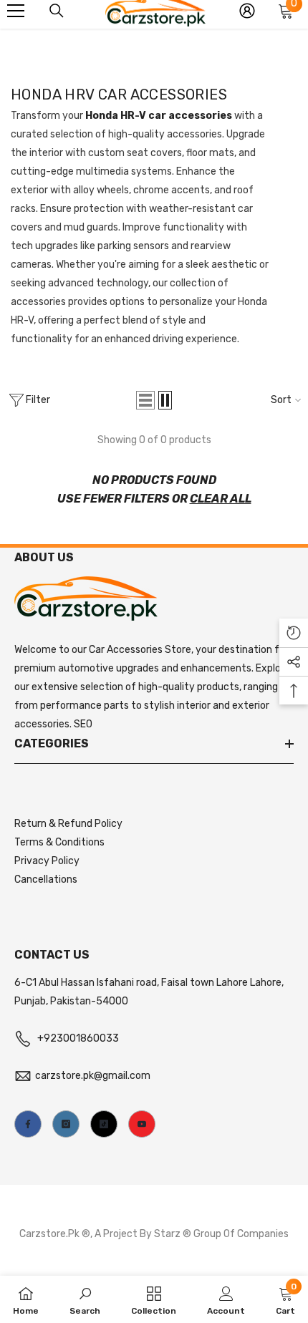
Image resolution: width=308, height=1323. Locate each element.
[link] (85, 1299)
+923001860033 (78, 1038)
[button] (145, 400)
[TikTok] (103, 1124)
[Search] (56, 10)
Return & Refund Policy (68, 824)
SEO (83, 724)
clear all (220, 498)
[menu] (15, 10)
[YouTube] (141, 1124)
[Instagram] (66, 1124)
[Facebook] (28, 1124)
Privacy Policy (47, 861)
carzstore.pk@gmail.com (92, 1076)
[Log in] (247, 10)
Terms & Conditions (59, 842)
